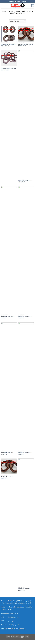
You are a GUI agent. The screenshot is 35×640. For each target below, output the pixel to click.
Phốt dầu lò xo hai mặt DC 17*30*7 (8, 317)
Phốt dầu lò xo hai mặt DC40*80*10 (24, 589)
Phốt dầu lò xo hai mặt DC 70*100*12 (8, 453)
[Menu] (2, 5)
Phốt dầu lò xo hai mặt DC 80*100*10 (25, 453)
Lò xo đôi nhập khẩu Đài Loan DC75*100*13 (8, 69)
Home (4, 11)
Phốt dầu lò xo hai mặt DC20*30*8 (7, 477)
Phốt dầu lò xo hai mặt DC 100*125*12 (25, 181)
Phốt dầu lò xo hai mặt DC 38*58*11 (25, 317)
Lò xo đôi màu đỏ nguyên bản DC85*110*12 (25, 45)
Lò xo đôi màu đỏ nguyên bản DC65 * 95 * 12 (8, 45)
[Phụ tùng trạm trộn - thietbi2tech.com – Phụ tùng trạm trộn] (17, 5)
